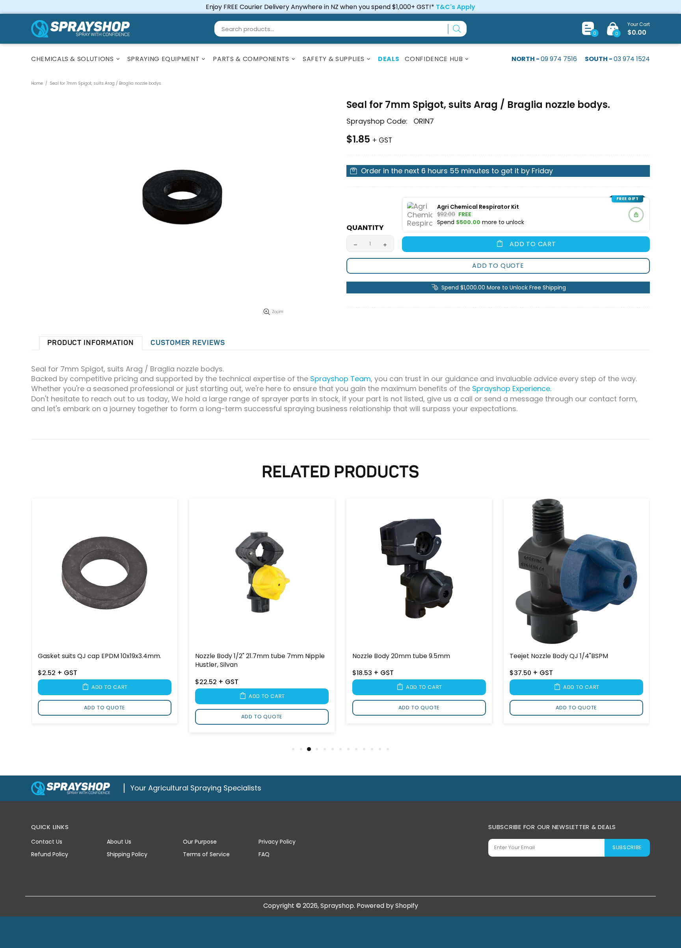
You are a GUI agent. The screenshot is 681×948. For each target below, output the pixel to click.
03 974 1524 (632, 58)
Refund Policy (49, 854)
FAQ (264, 854)
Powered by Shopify (387, 905)
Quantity (365, 227)
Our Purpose (200, 842)
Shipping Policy (127, 854)
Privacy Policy (277, 842)
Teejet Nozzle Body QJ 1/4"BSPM (559, 656)
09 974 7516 (559, 58)
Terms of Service (206, 854)
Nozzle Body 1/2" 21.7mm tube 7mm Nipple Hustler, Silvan (260, 660)
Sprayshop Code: (376, 121)
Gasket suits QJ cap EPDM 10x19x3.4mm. (99, 656)
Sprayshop (80, 28)
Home (37, 83)
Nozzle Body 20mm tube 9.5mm (401, 656)
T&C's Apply (455, 6)
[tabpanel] (104, 616)
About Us (119, 842)
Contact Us (46, 842)
